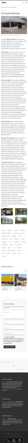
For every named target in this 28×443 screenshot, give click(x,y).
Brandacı (4, 401)
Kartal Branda (18, 289)
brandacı (11, 114)
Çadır (7, 401)
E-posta (7, 328)
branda (8, 39)
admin (5, 35)
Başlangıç (3, 7)
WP (9, 436)
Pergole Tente (14, 389)
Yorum (6, 312)
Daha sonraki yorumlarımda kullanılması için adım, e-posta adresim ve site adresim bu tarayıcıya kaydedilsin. (14, 340)
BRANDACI (4, 389)
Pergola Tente (5, 418)
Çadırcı (8, 389)
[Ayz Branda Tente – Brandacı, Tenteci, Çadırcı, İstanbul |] (3, 2)
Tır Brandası (5, 289)
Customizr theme (20, 436)
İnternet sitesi (9, 333)
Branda (7, 7)
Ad (5, 322)
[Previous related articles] (22, 270)
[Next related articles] (25, 270)
